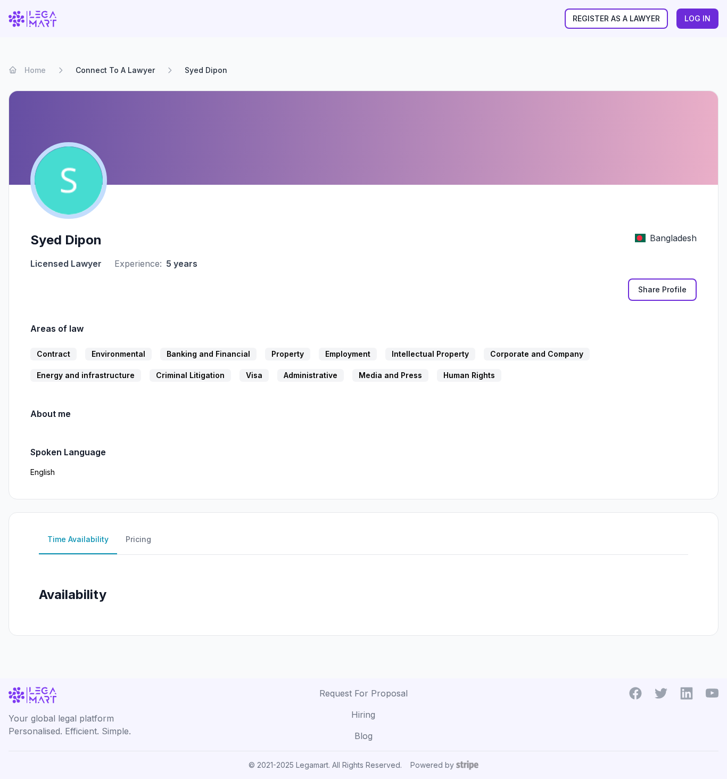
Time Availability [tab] (78, 539)
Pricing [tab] (138, 539)
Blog (363, 736)
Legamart (312, 764)
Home (35, 70)
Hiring (363, 714)
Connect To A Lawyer (115, 70)
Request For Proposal (363, 693)
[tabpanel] (363, 590)
